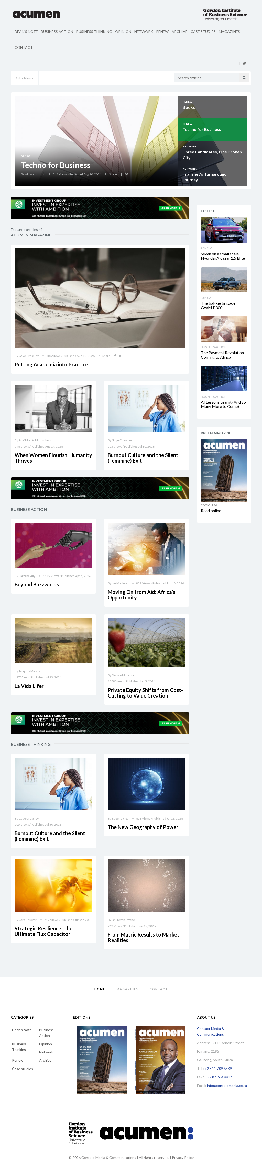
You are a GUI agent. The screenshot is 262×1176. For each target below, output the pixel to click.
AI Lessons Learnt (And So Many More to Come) (223, 404)
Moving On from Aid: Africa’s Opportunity (141, 595)
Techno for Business (55, 165)
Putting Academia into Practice (51, 364)
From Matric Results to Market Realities (143, 937)
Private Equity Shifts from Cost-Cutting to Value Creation (145, 693)
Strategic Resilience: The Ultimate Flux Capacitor (43, 931)
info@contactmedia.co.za (227, 1085)
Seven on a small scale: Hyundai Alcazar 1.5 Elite (223, 256)
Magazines (229, 31)
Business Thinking (94, 31)
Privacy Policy (183, 1157)
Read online (211, 510)
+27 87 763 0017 (218, 1077)
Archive (180, 31)
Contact (24, 47)
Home (99, 989)
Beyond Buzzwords (37, 584)
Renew (162, 31)
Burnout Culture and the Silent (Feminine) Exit (143, 458)
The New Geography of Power (143, 827)
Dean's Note (26, 31)
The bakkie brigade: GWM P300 (218, 305)
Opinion (123, 31)
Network (143, 31)
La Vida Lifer (29, 686)
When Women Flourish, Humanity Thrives (53, 458)
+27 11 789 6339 (218, 1068)
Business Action (57, 31)
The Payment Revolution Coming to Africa (222, 354)
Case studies (203, 31)
